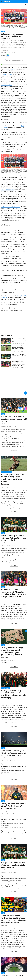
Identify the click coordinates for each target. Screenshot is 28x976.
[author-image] (2, 484)
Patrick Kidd (4, 925)
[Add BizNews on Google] (14, 60)
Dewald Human (19, 310)
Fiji (14, 308)
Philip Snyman (12, 310)
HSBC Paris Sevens (4, 310)
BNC (3, 4)
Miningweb (22, 4)
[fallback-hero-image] (6, 341)
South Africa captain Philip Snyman (10, 206)
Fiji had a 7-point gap (6, 74)
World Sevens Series (9, 69)
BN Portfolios (15, 4)
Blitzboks (7, 308)
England (2, 308)
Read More (14, 450)
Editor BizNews (4, 50)
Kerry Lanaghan (4, 811)
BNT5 (11, 308)
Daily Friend (6, 484)
